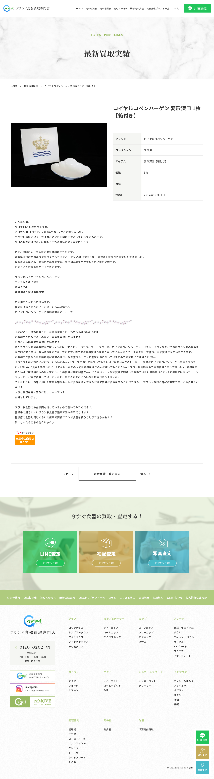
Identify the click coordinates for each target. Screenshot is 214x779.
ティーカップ (111, 627)
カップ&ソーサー (114, 618)
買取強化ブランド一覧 (158, 8)
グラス (72, 618)
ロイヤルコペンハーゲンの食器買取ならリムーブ (44, 312)
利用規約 (158, 597)
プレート (179, 618)
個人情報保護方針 (196, 597)
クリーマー (145, 685)
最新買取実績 (137, 8)
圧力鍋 (72, 734)
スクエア (179, 651)
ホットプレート (77, 757)
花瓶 (176, 704)
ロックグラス (76, 627)
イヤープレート (182, 655)
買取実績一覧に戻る (107, 474)
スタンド (179, 695)
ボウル (177, 632)
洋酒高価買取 (146, 729)
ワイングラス (76, 637)
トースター (75, 752)
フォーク (73, 685)
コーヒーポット (112, 685)
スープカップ (146, 627)
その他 (72, 762)
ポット (108, 671)
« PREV (69, 474)
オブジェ (179, 690)
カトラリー (75, 671)
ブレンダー (75, 748)
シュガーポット (147, 681)
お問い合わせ (175, 597)
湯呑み (142, 641)
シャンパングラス (78, 641)
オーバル (179, 641)
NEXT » (145, 474)
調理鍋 (72, 729)
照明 (176, 699)
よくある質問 (127, 597)
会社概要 (144, 597)
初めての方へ (121, 8)
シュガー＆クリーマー (152, 671)
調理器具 (74, 720)
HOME (79, 8)
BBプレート (180, 646)
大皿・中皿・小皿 (184, 627)
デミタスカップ (112, 637)
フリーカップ (146, 632)
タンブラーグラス (78, 632)
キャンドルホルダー (185, 681)
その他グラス (76, 646)
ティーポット (111, 681)
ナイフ (72, 681)
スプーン (73, 690)
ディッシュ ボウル (184, 637)
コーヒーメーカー (78, 738)
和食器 (107, 729)
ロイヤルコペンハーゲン (158, 139)
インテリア (180, 671)
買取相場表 (105, 8)
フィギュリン (181, 685)
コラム (175, 8)
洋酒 (141, 720)
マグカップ (145, 637)
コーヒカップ (111, 632)
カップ (143, 618)
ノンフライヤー (77, 743)
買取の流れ (91, 8)
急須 (106, 690)
